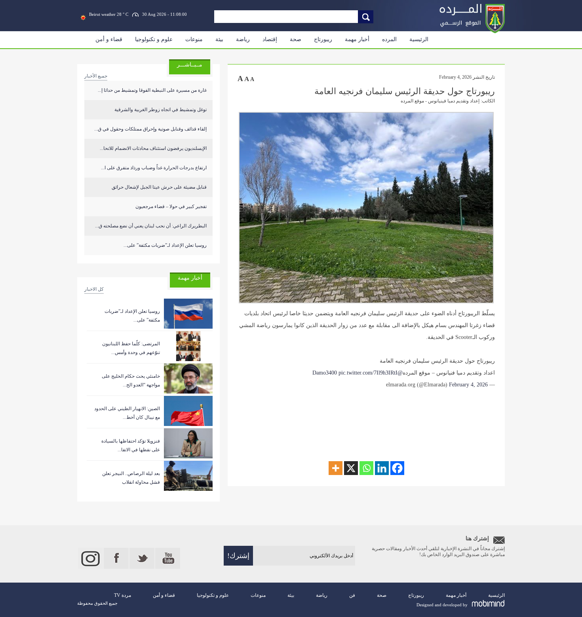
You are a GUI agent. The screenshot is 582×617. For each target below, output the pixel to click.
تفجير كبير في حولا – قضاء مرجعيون (171, 206)
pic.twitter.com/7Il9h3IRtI (368, 373)
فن (352, 595)
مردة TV (122, 595)
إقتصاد (269, 39)
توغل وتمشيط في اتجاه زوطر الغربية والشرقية (160, 109)
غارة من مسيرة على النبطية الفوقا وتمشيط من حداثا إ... (152, 90)
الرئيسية (418, 39)
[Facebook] (397, 468)
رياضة (243, 39)
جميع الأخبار (95, 76)
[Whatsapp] (366, 468)
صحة (295, 39)
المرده (389, 39)
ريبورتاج (323, 39)
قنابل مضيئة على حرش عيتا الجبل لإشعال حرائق (159, 187)
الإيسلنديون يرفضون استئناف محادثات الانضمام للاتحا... (153, 148)
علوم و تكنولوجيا (154, 39)
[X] (351, 468)
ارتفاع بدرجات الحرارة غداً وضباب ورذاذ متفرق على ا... (154, 167)
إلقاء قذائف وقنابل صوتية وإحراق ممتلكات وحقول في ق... (150, 129)
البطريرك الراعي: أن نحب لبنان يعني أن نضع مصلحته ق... (151, 226)
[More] (335, 468)
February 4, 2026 (468, 385)
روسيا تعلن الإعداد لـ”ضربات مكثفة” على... (165, 245)
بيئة (219, 39)
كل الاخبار (94, 289)
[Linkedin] (382, 468)
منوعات (194, 39)
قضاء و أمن (108, 39)
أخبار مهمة (357, 39)
